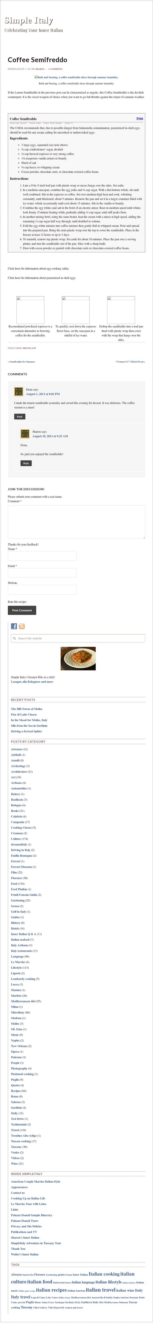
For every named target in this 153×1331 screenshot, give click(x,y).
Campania (17, 822)
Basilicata (17, 799)
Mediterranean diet (23, 1001)
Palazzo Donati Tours (24, 1220)
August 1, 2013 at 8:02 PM (43, 394)
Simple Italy (28, 20)
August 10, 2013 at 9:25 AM (50, 436)
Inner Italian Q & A (23, 934)
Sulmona (123, 1302)
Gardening (18, 900)
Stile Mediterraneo (108, 1302)
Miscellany (29, 348)
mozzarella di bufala (102, 1297)
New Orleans (19, 1046)
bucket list (28, 1274)
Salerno (16, 1102)
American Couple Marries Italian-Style (35, 1181)
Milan (14, 1007)
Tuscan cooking (21, 1141)
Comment (15, 501)
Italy (139, 1290)
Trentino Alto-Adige (24, 1135)
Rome (14, 1096)
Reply (20, 416)
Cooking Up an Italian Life (28, 1198)
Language (17, 956)
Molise (15, 1023)
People (15, 1063)
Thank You (18, 1248)
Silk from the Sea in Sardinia (29, 725)
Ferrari (15, 861)
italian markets (128, 1282)
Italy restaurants (21, 951)
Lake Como (52, 1297)
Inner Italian (80, 1274)
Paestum (133, 1297)
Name (12, 549)
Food (14, 883)
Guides (15, 917)
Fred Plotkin (19, 889)
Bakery (15, 794)
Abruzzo (16, 749)
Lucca (15, 984)
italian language (83, 1282)
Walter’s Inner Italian (24, 1254)
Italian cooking (104, 1273)
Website (12, 583)
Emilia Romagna (21, 855)
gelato (61, 1274)
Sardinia (16, 1107)
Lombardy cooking (23, 979)
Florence (16, 878)
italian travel (100, 1289)
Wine (14, 1163)
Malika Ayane (64, 1297)
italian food (39, 1281)
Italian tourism (76, 1290)
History (15, 922)
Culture (16, 838)
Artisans (16, 782)
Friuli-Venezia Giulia (24, 894)
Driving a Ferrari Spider (26, 731)
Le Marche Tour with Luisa (28, 1204)
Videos (15, 1158)
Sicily (14, 1113)
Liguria (16, 973)
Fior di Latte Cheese (24, 714)
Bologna (16, 805)
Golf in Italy (18, 911)
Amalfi (15, 760)
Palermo (16, 1057)
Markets (16, 995)
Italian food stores (62, 1282)
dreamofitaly (19, 844)
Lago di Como (38, 1297)
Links (14, 1209)
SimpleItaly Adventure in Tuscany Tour (36, 1243)
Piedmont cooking (22, 1074)
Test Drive (17, 1119)
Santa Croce (48, 1302)
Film (14, 872)
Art (13, 777)
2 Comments (55, 69)
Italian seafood (20, 939)
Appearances (19, 1187)
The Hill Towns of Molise (26, 709)
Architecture (19, 771)
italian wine (125, 1290)
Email (12, 566)
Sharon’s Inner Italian (25, 1237)
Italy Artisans (19, 945)
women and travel (74, 1307)
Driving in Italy (20, 850)
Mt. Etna (16, 1029)
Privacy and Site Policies (26, 1226)
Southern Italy (89, 1302)
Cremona (17, 833)
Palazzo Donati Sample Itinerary (31, 1215)
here (18, 268)
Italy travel (20, 1297)
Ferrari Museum (21, 866)
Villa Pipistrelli (56, 1307)
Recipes (16, 1091)
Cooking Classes (21, 827)
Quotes (15, 1085)
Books (15, 810)
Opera (15, 1051)
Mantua (16, 990)
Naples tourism (121, 1297)
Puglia (15, 1079)
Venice (15, 1152)
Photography (19, 1068)
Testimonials (19, 1124)
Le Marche (18, 962)
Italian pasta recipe (27, 1290)
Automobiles (19, 788)
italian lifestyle (109, 1282)
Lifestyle (16, 967)
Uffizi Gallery (40, 1307)
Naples (15, 1040)
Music (15, 1035)
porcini (21, 1302)
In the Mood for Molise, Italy (29, 720)
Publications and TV (24, 1232)
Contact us (18, 1192)
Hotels (15, 928)
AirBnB (16, 754)
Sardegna (59, 1302)
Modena (16, 1018)
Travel (15, 1130)
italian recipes (51, 1289)
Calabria (16, 816)
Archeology (18, 766)
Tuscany (16, 1147)
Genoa (15, 906)
